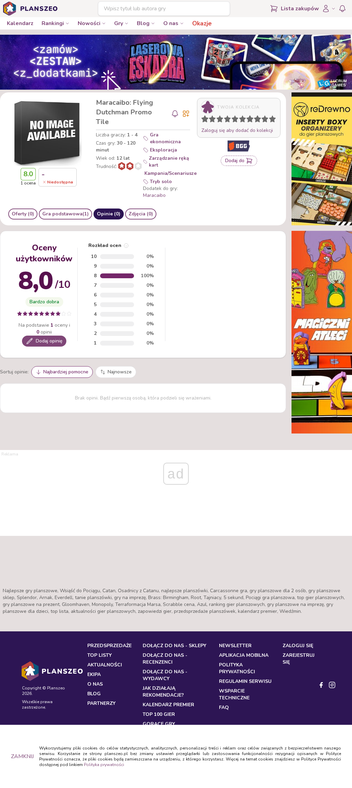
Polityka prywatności (104, 764)
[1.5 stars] (210, 120)
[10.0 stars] (274, 120)
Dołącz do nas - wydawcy (165, 675)
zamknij (22, 756)
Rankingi (53, 23)
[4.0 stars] (229, 120)
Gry (118, 23)
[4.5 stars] (233, 120)
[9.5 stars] (271, 120)
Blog (143, 23)
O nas (170, 23)
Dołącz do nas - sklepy (174, 645)
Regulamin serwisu (245, 681)
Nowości (89, 23)
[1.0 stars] (206, 120)
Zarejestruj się (299, 658)
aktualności (104, 665)
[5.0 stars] (236, 120)
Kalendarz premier (168, 704)
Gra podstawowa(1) (65, 214)
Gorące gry (159, 724)
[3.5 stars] (226, 120)
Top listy (99, 655)
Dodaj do (234, 160)
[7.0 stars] (251, 120)
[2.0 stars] (214, 120)
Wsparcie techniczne (234, 694)
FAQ (224, 707)
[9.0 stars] (266, 120)
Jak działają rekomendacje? (163, 691)
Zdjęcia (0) (141, 214)
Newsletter (235, 645)
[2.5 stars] (218, 120)
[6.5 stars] (248, 120)
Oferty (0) (23, 214)
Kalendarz (20, 23)
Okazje (202, 23)
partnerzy (101, 703)
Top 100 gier (159, 714)
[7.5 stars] (255, 120)
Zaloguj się (298, 645)
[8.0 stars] (259, 120)
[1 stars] (203, 120)
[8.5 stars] (263, 120)
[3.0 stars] (221, 120)
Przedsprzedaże (109, 645)
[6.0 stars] (244, 120)
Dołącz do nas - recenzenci (165, 658)
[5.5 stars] (241, 120)
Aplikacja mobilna (243, 655)
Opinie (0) (108, 214)
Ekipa (94, 674)
